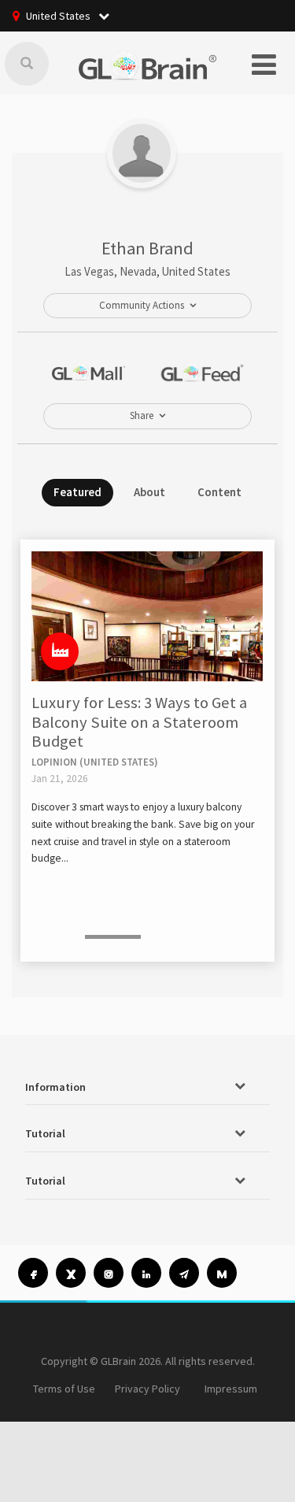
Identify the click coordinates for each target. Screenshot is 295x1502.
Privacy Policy (147, 1388)
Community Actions (141, 305)
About (149, 491)
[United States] (60, 651)
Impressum (231, 1388)
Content (219, 491)
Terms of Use (64, 1388)
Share (141, 415)
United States (59, 16)
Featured (77, 491)
